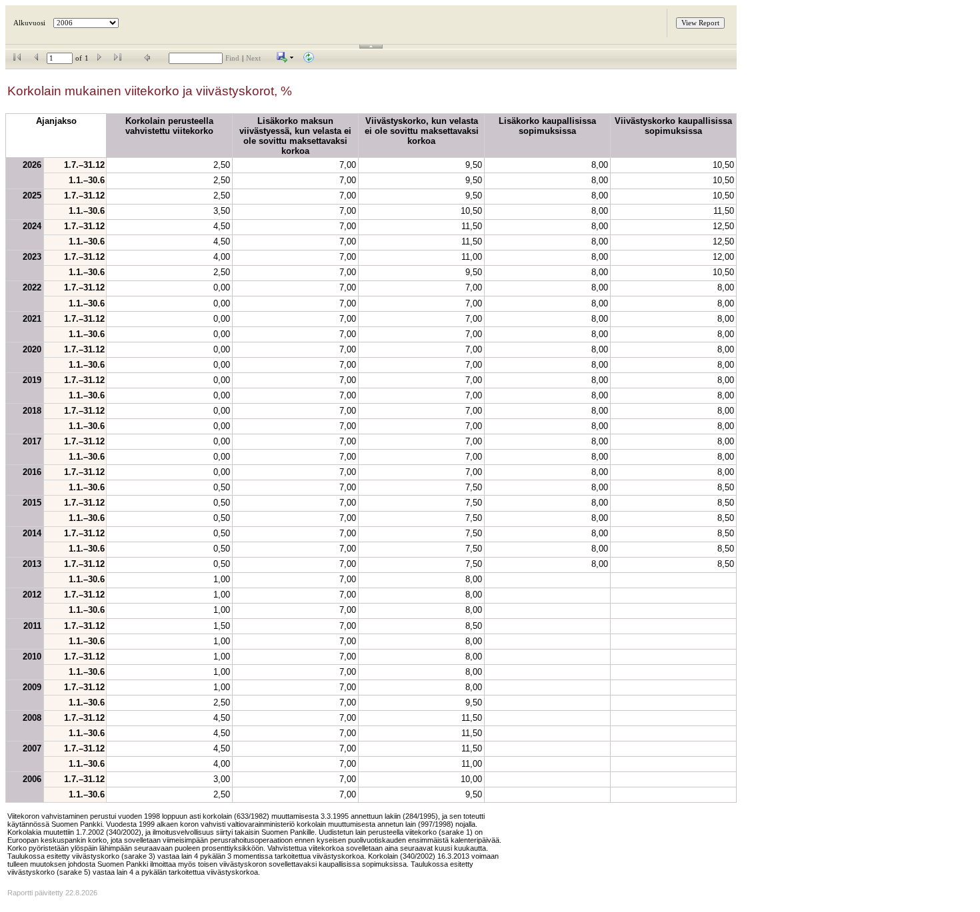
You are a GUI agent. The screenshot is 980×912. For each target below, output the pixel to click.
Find (232, 58)
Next (253, 58)
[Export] (285, 60)
